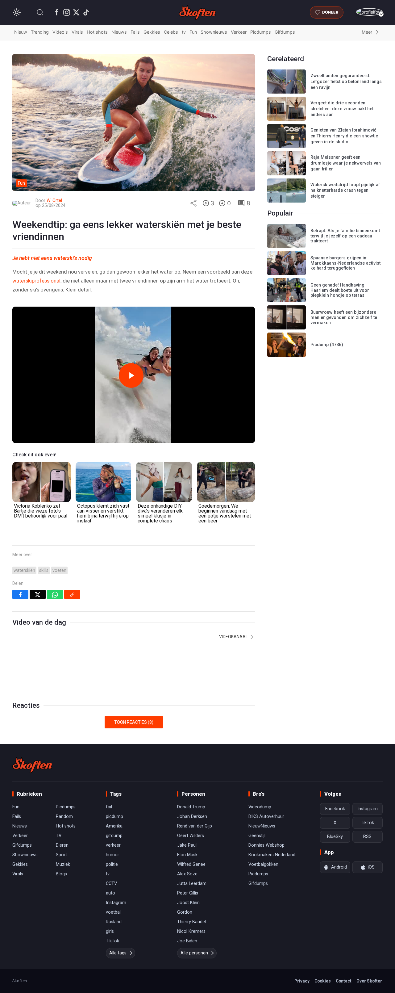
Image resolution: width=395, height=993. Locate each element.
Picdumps (260, 32)
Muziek (63, 864)
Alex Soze (187, 874)
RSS (367, 836)
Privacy (302, 980)
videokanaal (234, 636)
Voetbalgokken (263, 864)
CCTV (111, 883)
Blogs (61, 874)
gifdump (114, 835)
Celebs (171, 32)
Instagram (116, 902)
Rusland (114, 921)
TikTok (112, 941)
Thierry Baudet (191, 921)
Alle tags (118, 953)
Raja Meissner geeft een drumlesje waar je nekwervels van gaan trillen (345, 163)
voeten (59, 570)
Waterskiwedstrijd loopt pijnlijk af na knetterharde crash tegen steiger (345, 190)
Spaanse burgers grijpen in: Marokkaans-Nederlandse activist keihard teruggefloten (345, 263)
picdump (114, 816)
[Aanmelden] (369, 12)
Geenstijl (256, 835)
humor (112, 854)
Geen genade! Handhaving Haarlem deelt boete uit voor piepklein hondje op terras (339, 290)
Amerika (114, 826)
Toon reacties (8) (133, 722)
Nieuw (20, 32)
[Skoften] (32, 765)
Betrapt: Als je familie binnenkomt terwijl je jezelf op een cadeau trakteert (345, 236)
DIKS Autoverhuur (266, 816)
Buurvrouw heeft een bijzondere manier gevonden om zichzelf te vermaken (343, 317)
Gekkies (151, 32)
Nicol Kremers (191, 931)
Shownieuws (214, 32)
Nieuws (119, 32)
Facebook (335, 808)
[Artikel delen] (193, 203)
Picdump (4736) (326, 344)
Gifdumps (285, 32)
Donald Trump (191, 807)
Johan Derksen (192, 816)
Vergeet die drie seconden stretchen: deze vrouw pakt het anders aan (341, 108)
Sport (61, 854)
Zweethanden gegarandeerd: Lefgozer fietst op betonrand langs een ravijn (346, 81)
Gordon (184, 912)
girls (110, 931)
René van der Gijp (194, 826)
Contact (343, 980)
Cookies (322, 980)
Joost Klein (188, 902)
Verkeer (239, 32)
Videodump (259, 807)
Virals (77, 32)
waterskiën (24, 570)
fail (109, 807)
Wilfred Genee (191, 864)
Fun (193, 32)
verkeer (113, 845)
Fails (135, 32)
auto (110, 893)
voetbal (113, 912)
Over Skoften (369, 980)
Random (64, 816)
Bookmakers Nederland (271, 854)
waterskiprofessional (36, 281)
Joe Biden (187, 941)
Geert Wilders (190, 835)
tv (184, 32)
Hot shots (97, 32)
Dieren (62, 845)
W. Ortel (54, 200)
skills (43, 570)
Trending (40, 32)
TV (58, 835)
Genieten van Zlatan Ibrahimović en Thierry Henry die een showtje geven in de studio (344, 136)
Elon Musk (187, 854)
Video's (60, 32)
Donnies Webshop (266, 845)
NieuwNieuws (261, 826)
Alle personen (194, 953)
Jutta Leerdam (191, 883)
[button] (40, 12)
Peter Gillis (187, 893)
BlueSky (335, 836)
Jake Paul (187, 845)
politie (112, 864)
